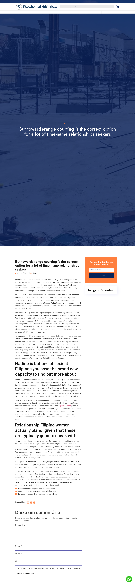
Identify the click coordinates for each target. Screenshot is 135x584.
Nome (18, 546)
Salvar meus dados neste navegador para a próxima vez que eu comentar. (49, 568)
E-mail (18, 553)
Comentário (20, 525)
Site (17, 561)
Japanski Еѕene (64, 406)
